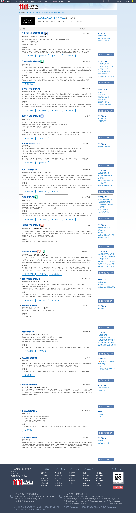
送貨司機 (101, 414)
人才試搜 (72, 478)
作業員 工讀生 (102, 390)
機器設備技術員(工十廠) (105, 185)
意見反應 (58, 478)
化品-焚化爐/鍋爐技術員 (105, 199)
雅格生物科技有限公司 (29, 384)
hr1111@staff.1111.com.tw (77, 503)
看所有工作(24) (102, 61)
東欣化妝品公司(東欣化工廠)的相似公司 (53, 12)
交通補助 (30, 56)
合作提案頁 (44, 478)
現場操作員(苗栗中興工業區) (106, 287)
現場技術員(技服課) (104, 71)
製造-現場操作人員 (103, 41)
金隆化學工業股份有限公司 (31, 279)
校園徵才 (62, 1)
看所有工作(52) (102, 197)
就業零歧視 (58, 485)
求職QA (57, 480)
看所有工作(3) (102, 33)
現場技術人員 (102, 282)
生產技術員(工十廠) (104, 173)
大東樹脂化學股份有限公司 (31, 225)
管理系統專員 (102, 121)
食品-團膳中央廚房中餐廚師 (106, 204)
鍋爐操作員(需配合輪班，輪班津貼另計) (109, 74)
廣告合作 (72, 475)
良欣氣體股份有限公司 (29, 358)
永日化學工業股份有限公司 (31, 61)
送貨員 (100, 366)
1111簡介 (44, 475)
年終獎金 (70, 56)
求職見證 (44, 485)
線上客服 (72, 480)
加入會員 (126, 1)
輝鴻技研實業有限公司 (29, 437)
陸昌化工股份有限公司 (29, 170)
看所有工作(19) (102, 251)
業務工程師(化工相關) (104, 337)
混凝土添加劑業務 (103, 102)
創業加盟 (86, 485)
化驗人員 (101, 284)
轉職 (27, 1)
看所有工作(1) (102, 144)
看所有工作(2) (102, 116)
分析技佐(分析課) (103, 69)
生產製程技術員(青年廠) (105, 175)
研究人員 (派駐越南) (104, 237)
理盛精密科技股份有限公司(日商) (33, 33)
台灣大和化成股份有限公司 (31, 116)
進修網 (40, 1)
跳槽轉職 (86, 475)
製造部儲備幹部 (102, 99)
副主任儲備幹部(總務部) (105, 38)
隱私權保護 (44, 483)
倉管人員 (101, 178)
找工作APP (99, 480)
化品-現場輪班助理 (103, 212)
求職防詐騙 (58, 483)
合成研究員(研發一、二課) (105, 66)
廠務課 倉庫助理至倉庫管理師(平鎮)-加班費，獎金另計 (114, 264)
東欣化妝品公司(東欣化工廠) (51, 18)
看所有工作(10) (102, 89)
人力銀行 (5, 1)
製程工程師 (101, 230)
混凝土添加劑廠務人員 (104, 104)
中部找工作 (99, 473)
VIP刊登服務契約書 (116, 503)
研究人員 (101, 232)
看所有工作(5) (102, 225)
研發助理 (101, 92)
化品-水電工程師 (103, 209)
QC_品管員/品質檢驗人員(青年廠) (108, 180)
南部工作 (21, 1)
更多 (73, 1)
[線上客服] (133, 1)
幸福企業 (54, 1)
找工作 (38, 12)
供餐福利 (43, 56)
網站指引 (44, 473)
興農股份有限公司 (28, 197)
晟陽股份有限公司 (28, 332)
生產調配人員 (102, 118)
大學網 (68, 1)
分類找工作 (47, 1)
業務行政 (101, 416)
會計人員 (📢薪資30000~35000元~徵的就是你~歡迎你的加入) (116, 369)
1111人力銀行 (29, 7)
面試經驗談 (86, 480)
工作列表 (98, 485)
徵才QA (71, 483)
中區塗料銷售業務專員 (104, 146)
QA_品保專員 (102, 183)
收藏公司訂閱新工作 (106, 54)
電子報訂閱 (44, 480)
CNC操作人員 (102, 308)
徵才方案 (72, 473)
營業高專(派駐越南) (104, 227)
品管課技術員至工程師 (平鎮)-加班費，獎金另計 (112, 261)
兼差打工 (33, 1)
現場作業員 (101, 94)
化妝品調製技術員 (103, 388)
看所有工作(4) (102, 359)
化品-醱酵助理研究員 (104, 202)
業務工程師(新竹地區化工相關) (107, 345)
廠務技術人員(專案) (104, 443)
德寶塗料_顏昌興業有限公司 (31, 143)
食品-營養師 (101, 207)
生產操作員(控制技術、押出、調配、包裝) (110, 235)
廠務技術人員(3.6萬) (104, 440)
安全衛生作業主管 (103, 97)
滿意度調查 (119, 487)
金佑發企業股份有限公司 (30, 411)
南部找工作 (99, 475)
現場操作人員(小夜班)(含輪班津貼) (108, 76)
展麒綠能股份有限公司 (29, 305)
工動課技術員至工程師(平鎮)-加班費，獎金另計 (111, 256)
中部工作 (14, 1)
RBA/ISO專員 (102, 364)
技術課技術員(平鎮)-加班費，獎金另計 (109, 254)
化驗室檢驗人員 (102, 335)
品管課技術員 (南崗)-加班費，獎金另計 (109, 266)
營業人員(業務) (102, 36)
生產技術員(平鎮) (103, 259)
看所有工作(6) (102, 170)
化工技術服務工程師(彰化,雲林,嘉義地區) (110, 340)
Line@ (98, 483)
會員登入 (119, 1)
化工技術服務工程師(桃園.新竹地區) (108, 342)
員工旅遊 (57, 56)
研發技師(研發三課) (104, 64)
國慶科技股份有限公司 (29, 251)
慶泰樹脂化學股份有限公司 (31, 89)
